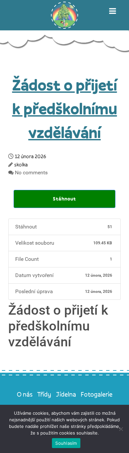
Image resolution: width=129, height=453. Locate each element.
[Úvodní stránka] (64, 15)
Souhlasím (66, 443)
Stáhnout (64, 198)
